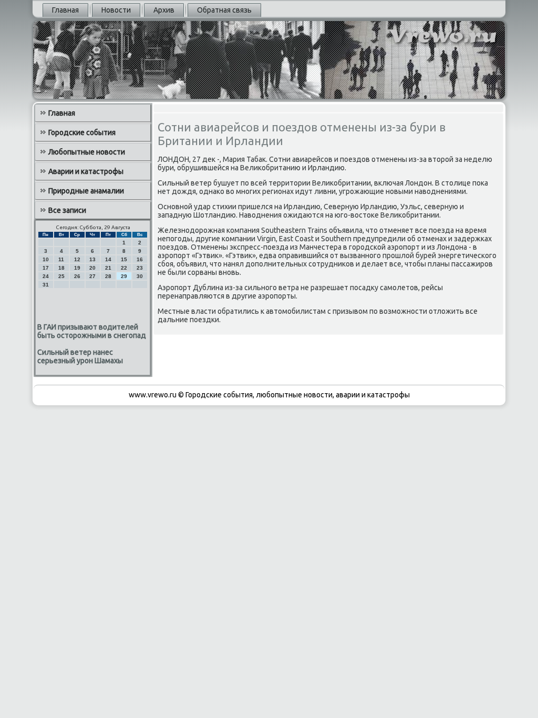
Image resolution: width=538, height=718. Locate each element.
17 (46, 268)
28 (108, 276)
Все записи (67, 210)
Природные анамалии (86, 191)
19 (77, 268)
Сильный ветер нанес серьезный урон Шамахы (80, 356)
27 (92, 276)
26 (77, 276)
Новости (116, 10)
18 (61, 268)
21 (108, 268)
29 (124, 276)
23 (140, 268)
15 (124, 259)
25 (61, 276)
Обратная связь (224, 10)
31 (46, 285)
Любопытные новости (86, 152)
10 (46, 259)
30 (140, 276)
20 (92, 268)
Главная (65, 10)
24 (46, 276)
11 (61, 259)
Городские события (82, 132)
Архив (163, 10)
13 (92, 259)
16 (140, 259)
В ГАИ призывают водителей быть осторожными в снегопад (91, 331)
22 (124, 268)
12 (77, 259)
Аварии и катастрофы (85, 171)
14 (108, 259)
